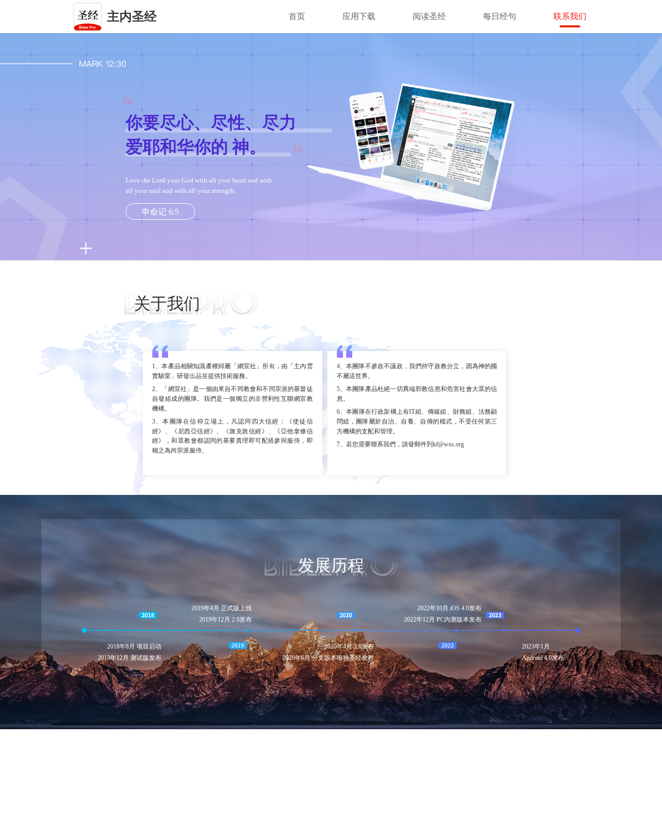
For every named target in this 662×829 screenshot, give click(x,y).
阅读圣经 (429, 16)
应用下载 (358, 16)
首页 (297, 16)
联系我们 (569, 16)
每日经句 (499, 16)
